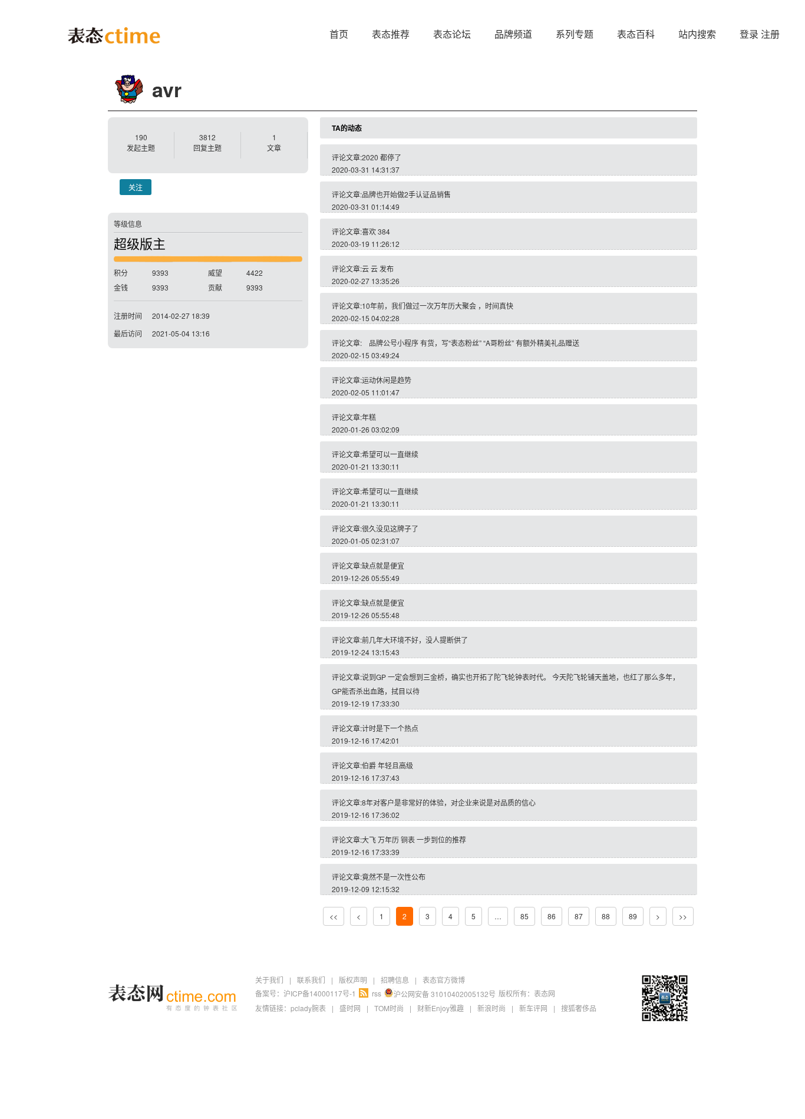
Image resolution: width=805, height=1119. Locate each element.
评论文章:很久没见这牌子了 (375, 528)
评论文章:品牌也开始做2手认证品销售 (391, 194)
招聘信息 (395, 980)
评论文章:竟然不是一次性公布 (378, 877)
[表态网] (113, 18)
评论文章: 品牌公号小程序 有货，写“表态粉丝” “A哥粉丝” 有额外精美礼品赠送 (455, 343)
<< (333, 916)
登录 (749, 34)
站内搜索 (697, 34)
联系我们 (311, 980)
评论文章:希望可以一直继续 (375, 454)
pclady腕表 (308, 1008)
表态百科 (636, 34)
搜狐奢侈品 (578, 1008)
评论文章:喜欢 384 (361, 231)
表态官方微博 (444, 980)
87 (579, 916)
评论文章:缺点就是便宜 (368, 565)
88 (606, 916)
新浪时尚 (491, 1008)
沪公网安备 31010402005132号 (445, 994)
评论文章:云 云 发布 (363, 268)
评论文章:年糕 (354, 417)
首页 (338, 34)
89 (633, 916)
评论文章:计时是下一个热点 (375, 728)
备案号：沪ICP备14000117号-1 (305, 993)
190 (141, 137)
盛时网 (350, 1008)
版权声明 (353, 980)
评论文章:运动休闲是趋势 (371, 380)
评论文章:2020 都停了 (366, 157)
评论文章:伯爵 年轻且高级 (372, 765)
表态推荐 (391, 34)
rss (376, 993)
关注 (135, 187)
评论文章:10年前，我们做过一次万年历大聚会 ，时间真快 (422, 306)
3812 (207, 137)
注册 (770, 34)
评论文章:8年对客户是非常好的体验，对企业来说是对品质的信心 (434, 802)
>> (683, 916)
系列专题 (574, 34)
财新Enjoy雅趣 (440, 1008)
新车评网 (533, 1008)
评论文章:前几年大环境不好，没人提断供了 (400, 640)
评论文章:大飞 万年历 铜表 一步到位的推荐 (399, 839)
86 (551, 916)
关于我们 (269, 980)
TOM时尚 (389, 1008)
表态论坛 (452, 34)
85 (524, 916)
